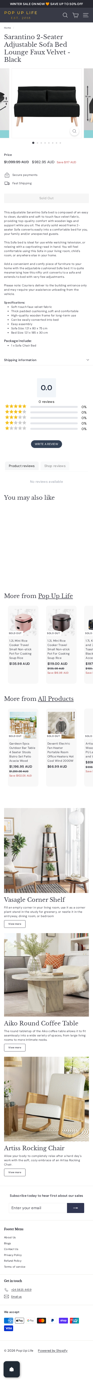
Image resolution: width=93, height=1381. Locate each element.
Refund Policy (12, 1260)
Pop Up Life (55, 596)
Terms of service (15, 1266)
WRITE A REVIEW (46, 444)
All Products (56, 698)
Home (7, 27)
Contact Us (11, 1249)
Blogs (7, 1243)
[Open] (12, 1369)
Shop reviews (55, 466)
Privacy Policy (13, 1255)
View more (14, 923)
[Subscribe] (75, 1208)
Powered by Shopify (52, 1351)
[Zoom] (74, 131)
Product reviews (22, 466)
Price (8, 155)
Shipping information (20, 360)
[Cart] (75, 15)
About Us (10, 1237)
